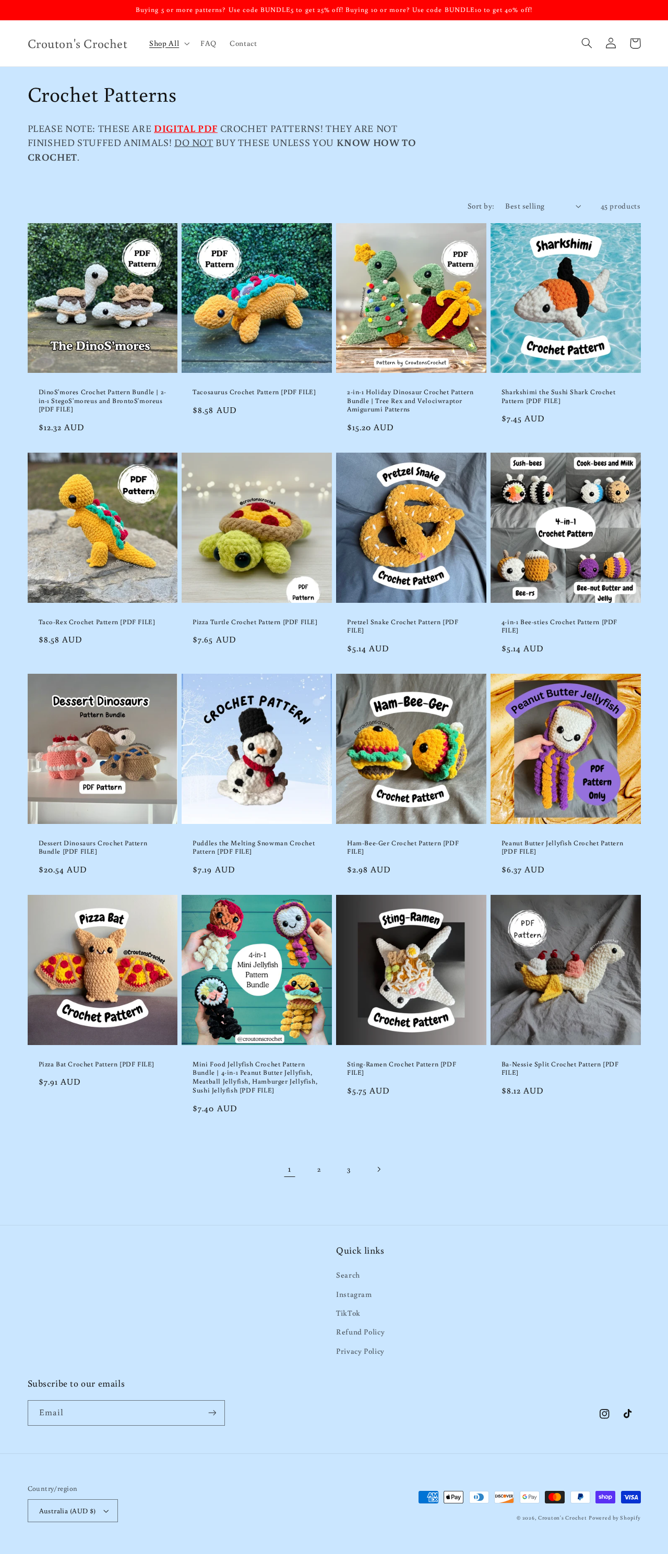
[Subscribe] (212, 1413)
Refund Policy (360, 1332)
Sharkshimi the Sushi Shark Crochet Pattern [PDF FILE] (558, 396)
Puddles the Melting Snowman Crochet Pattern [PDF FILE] (254, 847)
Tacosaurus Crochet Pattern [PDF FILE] (254, 392)
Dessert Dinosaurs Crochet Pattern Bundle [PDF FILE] (93, 847)
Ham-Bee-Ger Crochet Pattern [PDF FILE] (403, 847)
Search (348, 1275)
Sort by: (481, 206)
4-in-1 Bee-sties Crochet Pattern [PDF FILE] (559, 626)
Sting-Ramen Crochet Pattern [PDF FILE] (401, 1068)
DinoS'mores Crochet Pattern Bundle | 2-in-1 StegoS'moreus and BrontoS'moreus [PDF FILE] (102, 401)
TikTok (348, 1313)
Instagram (354, 1294)
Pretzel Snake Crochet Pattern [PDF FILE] (402, 626)
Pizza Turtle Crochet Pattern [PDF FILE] (255, 622)
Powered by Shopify (614, 1517)
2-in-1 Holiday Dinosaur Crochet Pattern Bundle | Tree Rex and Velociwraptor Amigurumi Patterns (410, 401)
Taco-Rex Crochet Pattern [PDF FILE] (97, 622)
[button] (168, 43)
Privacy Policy (360, 1351)
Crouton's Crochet (562, 1517)
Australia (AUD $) (67, 1510)
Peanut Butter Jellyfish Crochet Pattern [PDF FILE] (562, 847)
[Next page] (378, 1169)
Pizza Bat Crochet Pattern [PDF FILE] (97, 1064)
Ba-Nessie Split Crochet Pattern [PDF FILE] (560, 1068)
